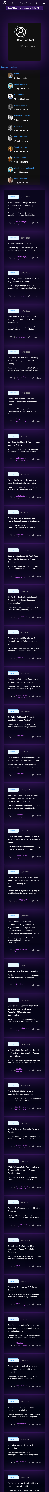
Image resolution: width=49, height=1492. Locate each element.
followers (30, 46)
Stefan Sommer (20, 178)
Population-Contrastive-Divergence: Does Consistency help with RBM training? (22, 1369)
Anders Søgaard (20, 105)
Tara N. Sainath (20, 147)
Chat (13, 3)
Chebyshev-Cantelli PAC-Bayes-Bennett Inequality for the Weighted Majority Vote (24, 641)
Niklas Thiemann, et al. (22, 1304)
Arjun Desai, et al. (21, 950)
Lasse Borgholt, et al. (22, 535)
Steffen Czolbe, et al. (22, 856)
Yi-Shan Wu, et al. (21, 658)
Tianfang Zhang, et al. (22, 378)
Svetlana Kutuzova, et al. (22, 815)
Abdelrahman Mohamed (24, 168)
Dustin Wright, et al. (21, 223)
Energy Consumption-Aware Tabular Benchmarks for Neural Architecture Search (22, 401)
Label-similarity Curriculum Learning (23, 971)
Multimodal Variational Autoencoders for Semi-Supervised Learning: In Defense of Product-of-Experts (23, 798)
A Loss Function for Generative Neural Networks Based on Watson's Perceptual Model (24, 839)
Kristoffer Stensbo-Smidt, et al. (22, 1345)
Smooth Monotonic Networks (19, 243)
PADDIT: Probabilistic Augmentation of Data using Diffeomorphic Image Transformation (23, 1170)
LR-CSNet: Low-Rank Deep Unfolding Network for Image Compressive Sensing (23, 360)
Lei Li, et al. (20, 296)
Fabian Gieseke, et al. (22, 1225)
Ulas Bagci (18, 126)
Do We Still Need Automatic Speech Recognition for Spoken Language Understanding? (22, 600)
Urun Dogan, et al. (22, 985)
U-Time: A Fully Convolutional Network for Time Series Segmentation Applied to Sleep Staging (23, 1053)
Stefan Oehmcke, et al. (21, 576)
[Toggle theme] (37, 3)
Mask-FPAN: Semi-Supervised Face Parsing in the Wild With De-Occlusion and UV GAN (23, 319)
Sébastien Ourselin (22, 116)
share (38, 223)
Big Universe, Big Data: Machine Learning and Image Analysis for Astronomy (21, 1249)
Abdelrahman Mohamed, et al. (22, 459)
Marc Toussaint (20, 136)
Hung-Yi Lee (19, 95)
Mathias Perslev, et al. (22, 1029)
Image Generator (26, 3)
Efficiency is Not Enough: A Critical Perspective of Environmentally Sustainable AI (22, 205)
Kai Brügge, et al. (21, 901)
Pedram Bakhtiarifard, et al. (22, 421)
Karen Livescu (20, 157)
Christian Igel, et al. (21, 258)
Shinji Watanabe (21, 84)
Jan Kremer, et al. (21, 1266)
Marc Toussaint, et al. (22, 1462)
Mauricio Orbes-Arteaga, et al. (21, 1108)
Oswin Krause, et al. (21, 1386)
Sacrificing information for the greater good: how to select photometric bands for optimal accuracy (23, 1328)
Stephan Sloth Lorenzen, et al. (22, 696)
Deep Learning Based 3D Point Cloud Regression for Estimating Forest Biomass (23, 559)
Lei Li (16, 74)
